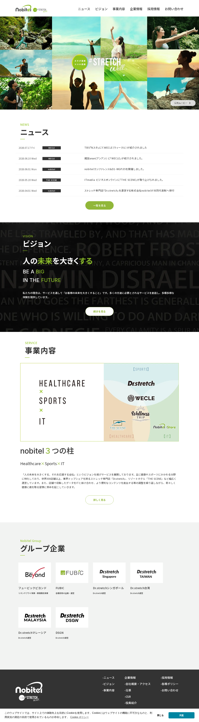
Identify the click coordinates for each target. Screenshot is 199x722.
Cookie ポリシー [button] (79, 717)
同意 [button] (181, 715)
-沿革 (128, 690)
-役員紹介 (131, 703)
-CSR (128, 697)
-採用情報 (167, 678)
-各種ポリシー (169, 684)
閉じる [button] (160, 715)
